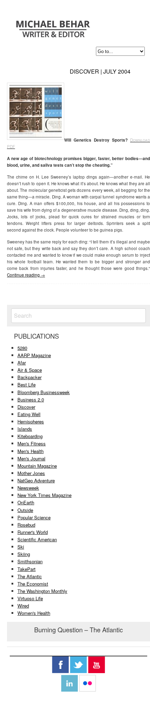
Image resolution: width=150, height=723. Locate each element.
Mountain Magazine (37, 465)
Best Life (26, 384)
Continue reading (26, 275)
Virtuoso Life (30, 598)
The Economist (32, 583)
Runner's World (32, 532)
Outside (25, 510)
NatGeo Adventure (36, 480)
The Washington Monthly (42, 591)
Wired (23, 605)
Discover (26, 407)
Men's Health (30, 451)
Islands (24, 428)
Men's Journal (31, 458)
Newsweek (28, 487)
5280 (22, 348)
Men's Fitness (31, 443)
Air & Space (29, 370)
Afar (21, 362)
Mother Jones (31, 473)
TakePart (26, 569)
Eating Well (28, 414)
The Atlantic (29, 576)
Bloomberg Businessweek (43, 392)
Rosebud (26, 524)
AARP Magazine (34, 355)
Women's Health (33, 613)
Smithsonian (30, 561)
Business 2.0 (30, 399)
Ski (20, 546)
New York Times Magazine (44, 495)
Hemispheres (30, 421)
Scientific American (37, 539)
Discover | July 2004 (100, 71)
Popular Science (34, 517)
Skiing (23, 554)
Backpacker (29, 377)
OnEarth (25, 502)
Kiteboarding (30, 436)
